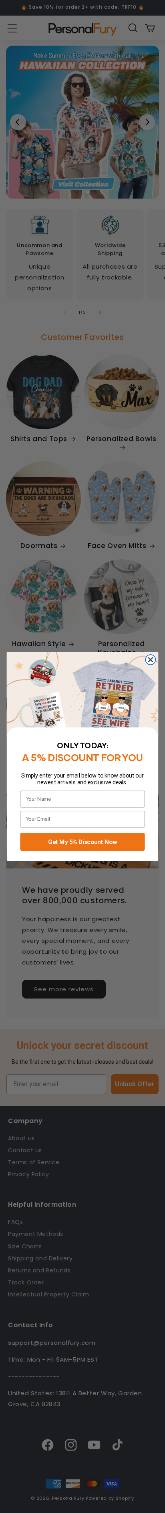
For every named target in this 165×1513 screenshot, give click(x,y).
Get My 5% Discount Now (82, 841)
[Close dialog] (150, 660)
